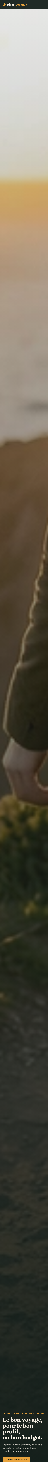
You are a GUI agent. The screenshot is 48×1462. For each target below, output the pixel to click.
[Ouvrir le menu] (43, 4)
